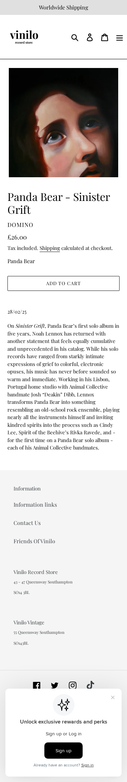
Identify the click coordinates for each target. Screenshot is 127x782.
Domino (20, 224)
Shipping (50, 248)
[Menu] (119, 36)
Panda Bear (21, 260)
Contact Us (27, 522)
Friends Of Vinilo (34, 541)
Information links (35, 504)
